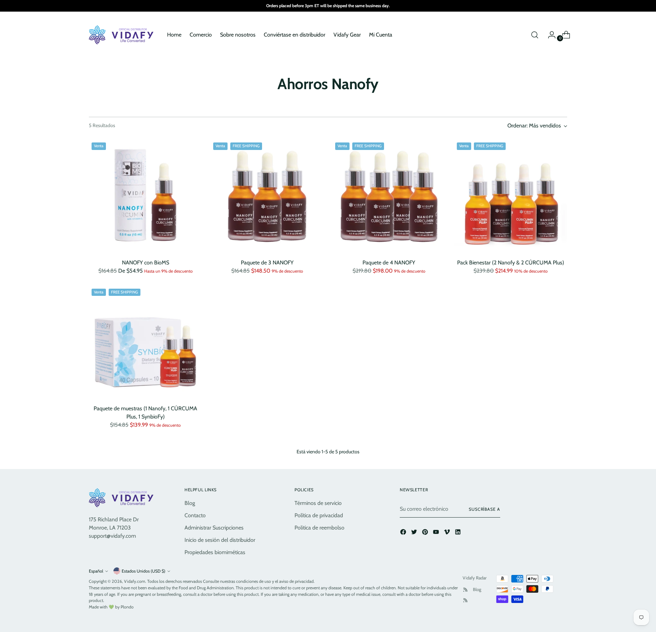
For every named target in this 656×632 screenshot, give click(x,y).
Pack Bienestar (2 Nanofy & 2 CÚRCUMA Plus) (510, 262)
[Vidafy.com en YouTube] (437, 533)
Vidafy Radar (475, 577)
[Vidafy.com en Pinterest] (426, 533)
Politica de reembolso (319, 527)
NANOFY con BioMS (145, 262)
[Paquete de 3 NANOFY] (267, 196)
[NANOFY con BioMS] (145, 196)
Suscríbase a (484, 509)
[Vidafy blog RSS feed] (465, 600)
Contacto (195, 515)
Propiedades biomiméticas (214, 552)
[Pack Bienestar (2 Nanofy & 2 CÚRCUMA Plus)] (510, 196)
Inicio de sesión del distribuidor (219, 540)
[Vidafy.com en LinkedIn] (458, 533)
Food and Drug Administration (206, 587)
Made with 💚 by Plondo (111, 606)
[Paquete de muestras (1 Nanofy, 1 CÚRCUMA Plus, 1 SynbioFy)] (145, 342)
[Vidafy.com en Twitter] (415, 533)
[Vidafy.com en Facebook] (404, 533)
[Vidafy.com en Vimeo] (447, 533)
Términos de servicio (318, 503)
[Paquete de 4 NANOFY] (389, 196)
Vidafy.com (134, 581)
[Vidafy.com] (123, 34)
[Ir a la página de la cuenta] (549, 35)
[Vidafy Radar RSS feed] (465, 589)
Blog (189, 503)
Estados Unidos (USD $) (143, 571)
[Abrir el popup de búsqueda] (535, 35)
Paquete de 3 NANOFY (267, 262)
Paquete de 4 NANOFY (389, 262)
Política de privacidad (319, 515)
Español (96, 571)
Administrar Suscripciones (214, 527)
